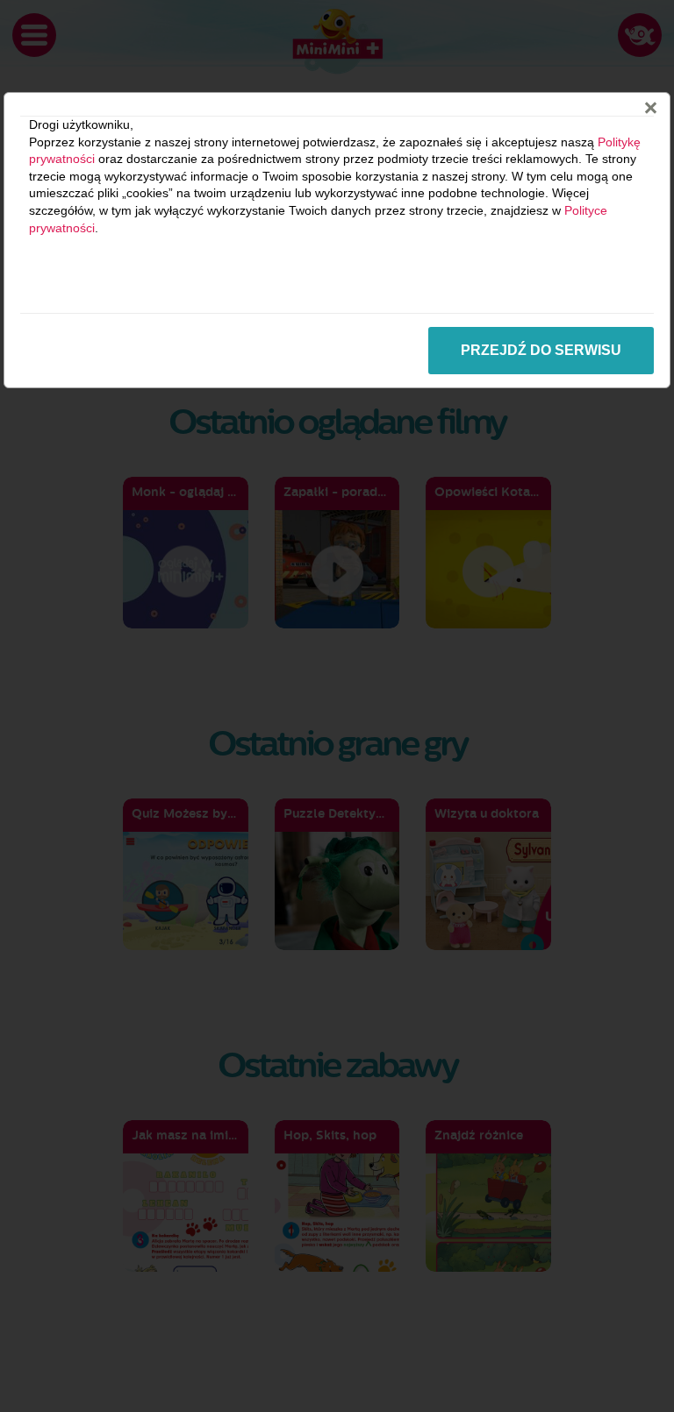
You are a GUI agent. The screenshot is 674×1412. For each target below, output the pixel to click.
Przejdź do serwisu (541, 350)
